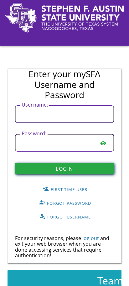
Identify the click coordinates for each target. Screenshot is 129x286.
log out (90, 238)
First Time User (68, 189)
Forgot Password (68, 203)
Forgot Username (68, 216)
